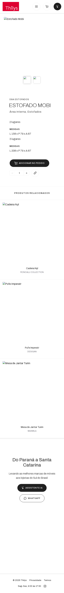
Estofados (34, 111)
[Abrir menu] (36, 6)
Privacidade (35, 580)
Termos (47, 580)
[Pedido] (47, 6)
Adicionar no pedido (32, 163)
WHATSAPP (34, 498)
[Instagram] (45, 586)
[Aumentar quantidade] (26, 173)
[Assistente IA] (57, 6)
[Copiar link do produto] (35, 173)
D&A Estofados (19, 99)
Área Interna (18, 111)
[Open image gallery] (32, 45)
